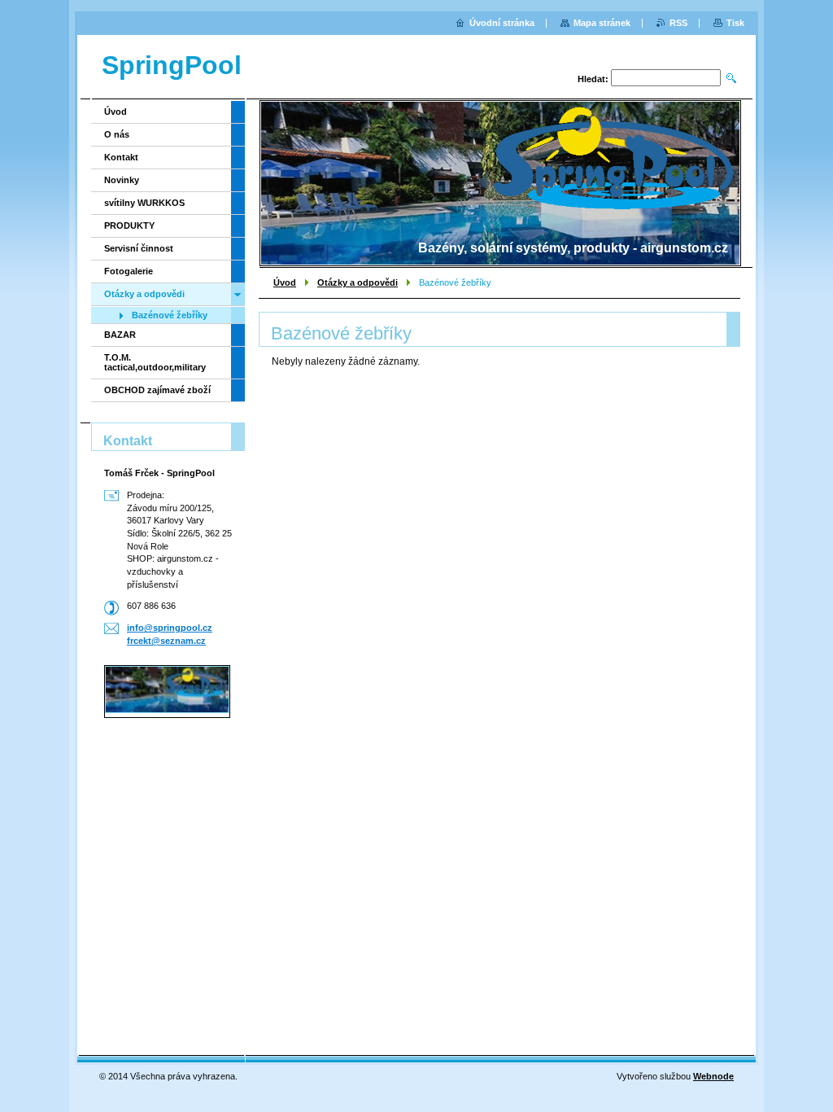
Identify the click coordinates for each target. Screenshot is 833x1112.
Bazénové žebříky (169, 315)
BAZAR (120, 334)
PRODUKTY (129, 225)
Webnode (713, 1076)
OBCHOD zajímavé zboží (157, 390)
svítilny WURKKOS (144, 203)
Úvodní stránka (501, 23)
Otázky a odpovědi (357, 282)
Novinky (121, 180)
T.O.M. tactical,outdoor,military (155, 362)
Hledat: (593, 79)
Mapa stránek (602, 23)
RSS (678, 23)
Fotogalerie (128, 271)
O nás (116, 134)
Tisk (735, 23)
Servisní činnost (138, 248)
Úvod (284, 282)
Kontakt (121, 157)
